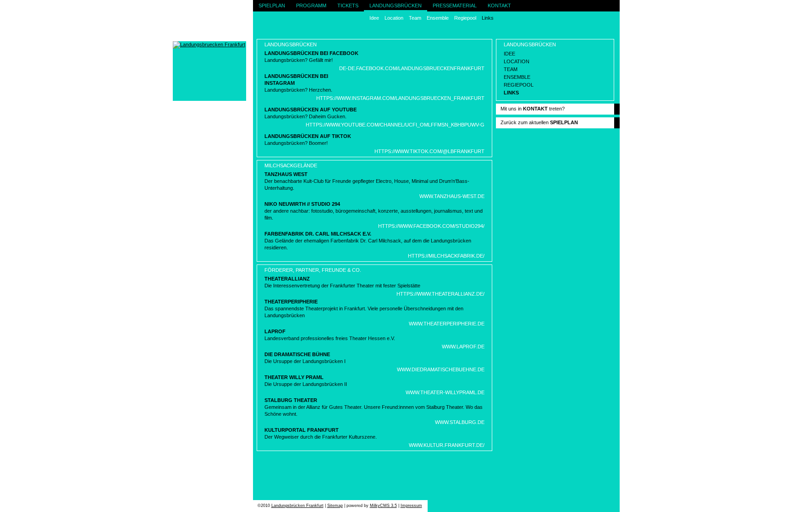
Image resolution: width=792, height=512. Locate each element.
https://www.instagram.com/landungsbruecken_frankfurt (400, 98)
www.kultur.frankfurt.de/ (446, 445)
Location (394, 18)
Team (415, 18)
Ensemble (438, 18)
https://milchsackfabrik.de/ (446, 256)
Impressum (411, 505)
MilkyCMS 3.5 (383, 505)
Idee (374, 18)
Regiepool (465, 18)
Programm (311, 5)
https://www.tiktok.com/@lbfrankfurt (429, 151)
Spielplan (271, 5)
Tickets (347, 5)
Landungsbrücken (395, 5)
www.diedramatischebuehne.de (440, 369)
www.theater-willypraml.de (445, 392)
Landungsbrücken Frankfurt (297, 505)
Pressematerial (455, 5)
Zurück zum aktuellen (539, 122)
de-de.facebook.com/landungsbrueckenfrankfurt (411, 68)
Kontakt (499, 5)
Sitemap (335, 505)
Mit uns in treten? (532, 108)
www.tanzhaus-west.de (451, 196)
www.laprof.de (463, 346)
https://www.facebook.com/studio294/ (431, 226)
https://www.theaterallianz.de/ (440, 294)
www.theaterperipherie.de (446, 323)
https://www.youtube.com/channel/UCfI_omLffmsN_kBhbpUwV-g (395, 124)
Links (488, 18)
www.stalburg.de (459, 422)
